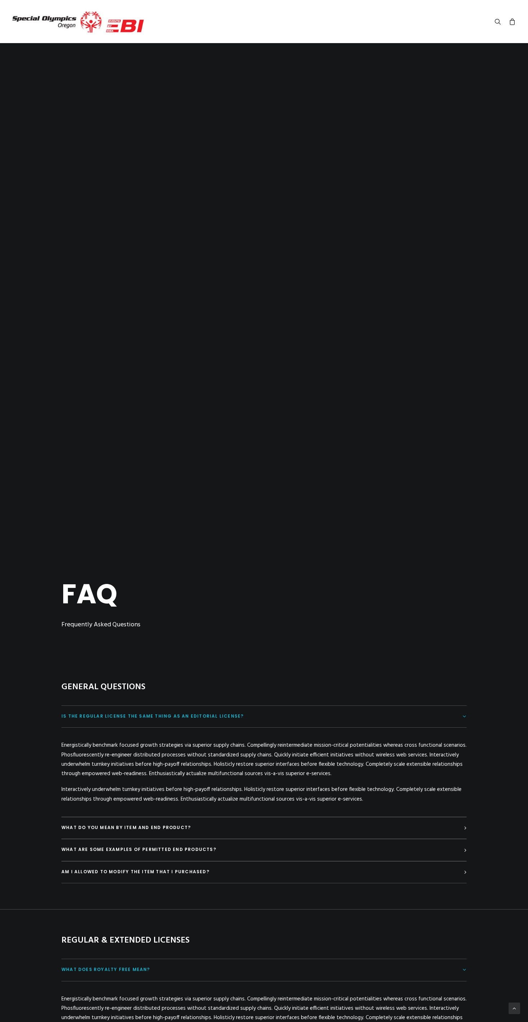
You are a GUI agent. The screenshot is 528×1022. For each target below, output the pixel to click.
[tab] (264, 717)
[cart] (511, 21)
